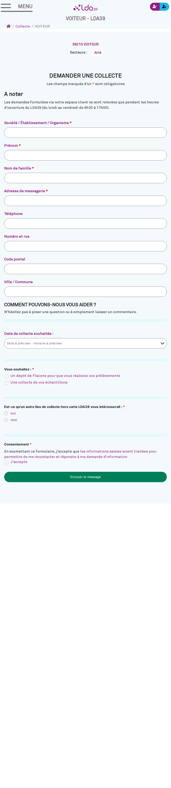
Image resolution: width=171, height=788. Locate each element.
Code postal (14, 259)
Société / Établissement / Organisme (38, 123)
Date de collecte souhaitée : (28, 334)
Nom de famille (19, 168)
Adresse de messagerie (26, 191)
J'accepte (18, 462)
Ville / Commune (18, 282)
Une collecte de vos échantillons (39, 382)
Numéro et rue (16, 236)
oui (13, 413)
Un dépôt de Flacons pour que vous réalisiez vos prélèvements (65, 376)
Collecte (22, 26)
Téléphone (13, 214)
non (13, 420)
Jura (97, 52)
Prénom (12, 146)
